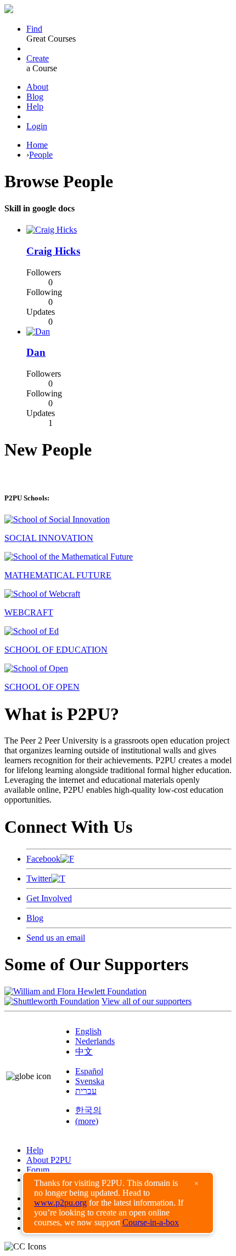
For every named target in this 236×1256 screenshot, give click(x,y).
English (88, 1031)
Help (34, 106)
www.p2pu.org (60, 1202)
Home (37, 144)
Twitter (38, 878)
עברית (86, 1091)
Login (36, 126)
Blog (34, 96)
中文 (84, 1051)
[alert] (118, 1203)
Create (37, 58)
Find (34, 28)
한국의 (88, 1110)
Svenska (89, 1081)
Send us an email (55, 937)
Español (89, 1071)
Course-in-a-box (150, 1222)
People (41, 154)
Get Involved (49, 898)
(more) (86, 1121)
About (37, 86)
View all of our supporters (147, 1001)
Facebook (43, 858)
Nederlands (95, 1041)
